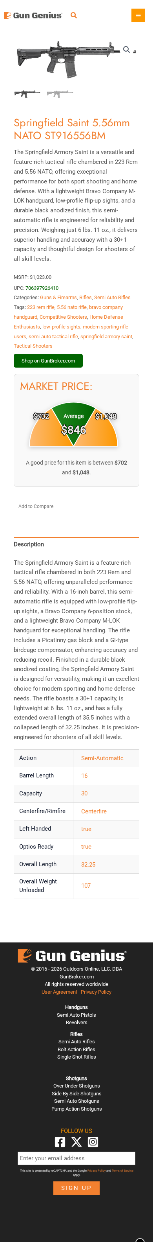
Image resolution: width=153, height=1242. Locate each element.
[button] (74, 16)
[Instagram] (93, 1142)
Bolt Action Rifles (76, 1049)
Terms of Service (122, 1170)
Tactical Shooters (33, 346)
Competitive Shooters (63, 317)
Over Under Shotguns (76, 1086)
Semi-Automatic (102, 758)
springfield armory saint (106, 336)
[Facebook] (60, 1142)
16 (84, 775)
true (86, 829)
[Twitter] (76, 1142)
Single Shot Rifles (76, 1057)
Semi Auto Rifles (112, 297)
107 (86, 885)
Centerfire (94, 811)
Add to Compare (35, 506)
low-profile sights (61, 327)
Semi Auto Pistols (76, 1015)
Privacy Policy (96, 992)
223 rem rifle (41, 307)
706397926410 (42, 288)
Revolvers (76, 1022)
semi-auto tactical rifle (53, 336)
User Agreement (59, 992)
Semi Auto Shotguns (76, 1101)
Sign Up (76, 1188)
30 (84, 793)
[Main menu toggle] (138, 15)
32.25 (88, 864)
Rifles (85, 297)
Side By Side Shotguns (77, 1094)
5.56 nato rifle (72, 307)
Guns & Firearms (58, 297)
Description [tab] (29, 544)
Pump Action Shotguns (76, 1109)
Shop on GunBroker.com (48, 361)
